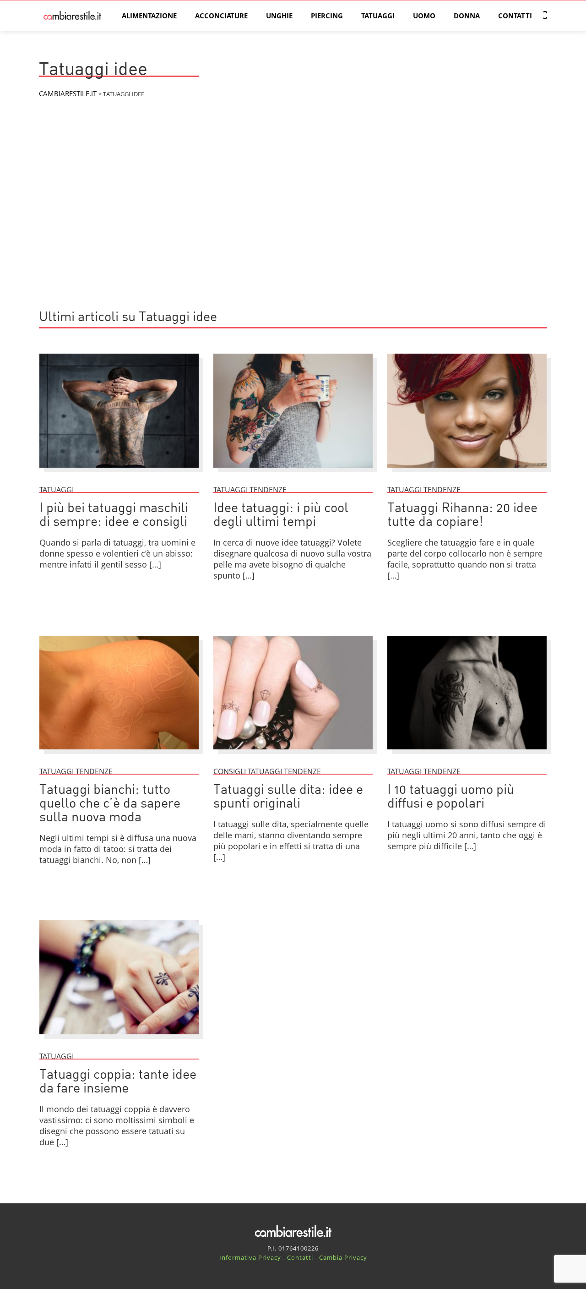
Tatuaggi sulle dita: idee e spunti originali (288, 797)
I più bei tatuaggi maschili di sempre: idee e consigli (113, 515)
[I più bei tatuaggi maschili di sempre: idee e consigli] (119, 472)
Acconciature (221, 15)
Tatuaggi (378, 15)
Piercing (327, 15)
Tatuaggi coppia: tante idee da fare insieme (117, 1082)
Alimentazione (149, 15)
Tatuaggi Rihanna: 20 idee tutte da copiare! (462, 515)
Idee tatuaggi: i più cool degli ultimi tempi (280, 515)
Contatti (515, 15)
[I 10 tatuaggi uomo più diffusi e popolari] (467, 753)
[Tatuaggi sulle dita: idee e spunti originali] (293, 753)
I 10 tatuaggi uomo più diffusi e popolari (450, 797)
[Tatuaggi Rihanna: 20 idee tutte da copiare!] (467, 472)
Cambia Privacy (343, 1257)
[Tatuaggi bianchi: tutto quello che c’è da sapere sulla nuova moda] (119, 753)
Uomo (424, 15)
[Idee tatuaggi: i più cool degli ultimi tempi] (293, 472)
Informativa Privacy (250, 1257)
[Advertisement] (293, 225)
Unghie (279, 15)
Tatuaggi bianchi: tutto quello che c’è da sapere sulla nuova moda (109, 804)
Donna (467, 15)
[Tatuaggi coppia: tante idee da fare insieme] (119, 1038)
